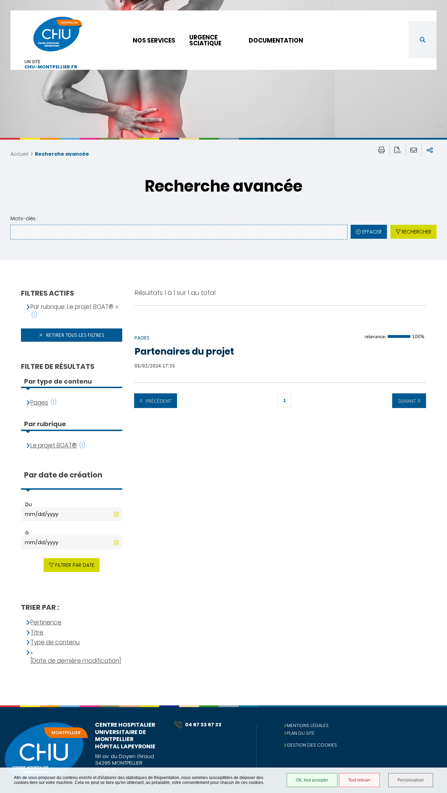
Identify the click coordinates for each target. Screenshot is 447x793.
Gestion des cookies (312, 745)
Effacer (372, 231)
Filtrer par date (74, 565)
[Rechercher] (423, 39)
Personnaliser (410, 780)
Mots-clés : (24, 218)
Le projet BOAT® (53, 446)
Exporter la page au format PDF (397, 150)
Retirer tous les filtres (74, 335)
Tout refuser (359, 780)
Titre (36, 633)
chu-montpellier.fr (50, 67)
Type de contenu (55, 642)
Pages (39, 403)
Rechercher (416, 231)
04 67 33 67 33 (203, 724)
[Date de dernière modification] (75, 661)
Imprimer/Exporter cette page (381, 150)
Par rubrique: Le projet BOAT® (71, 307)
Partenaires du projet (184, 352)
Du (28, 504)
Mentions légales (308, 725)
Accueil (19, 153)
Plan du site (301, 733)
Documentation (276, 40)
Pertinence (45, 622)
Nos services (154, 40)
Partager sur (430, 150)
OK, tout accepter (312, 780)
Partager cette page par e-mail (414, 150)
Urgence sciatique (205, 40)
